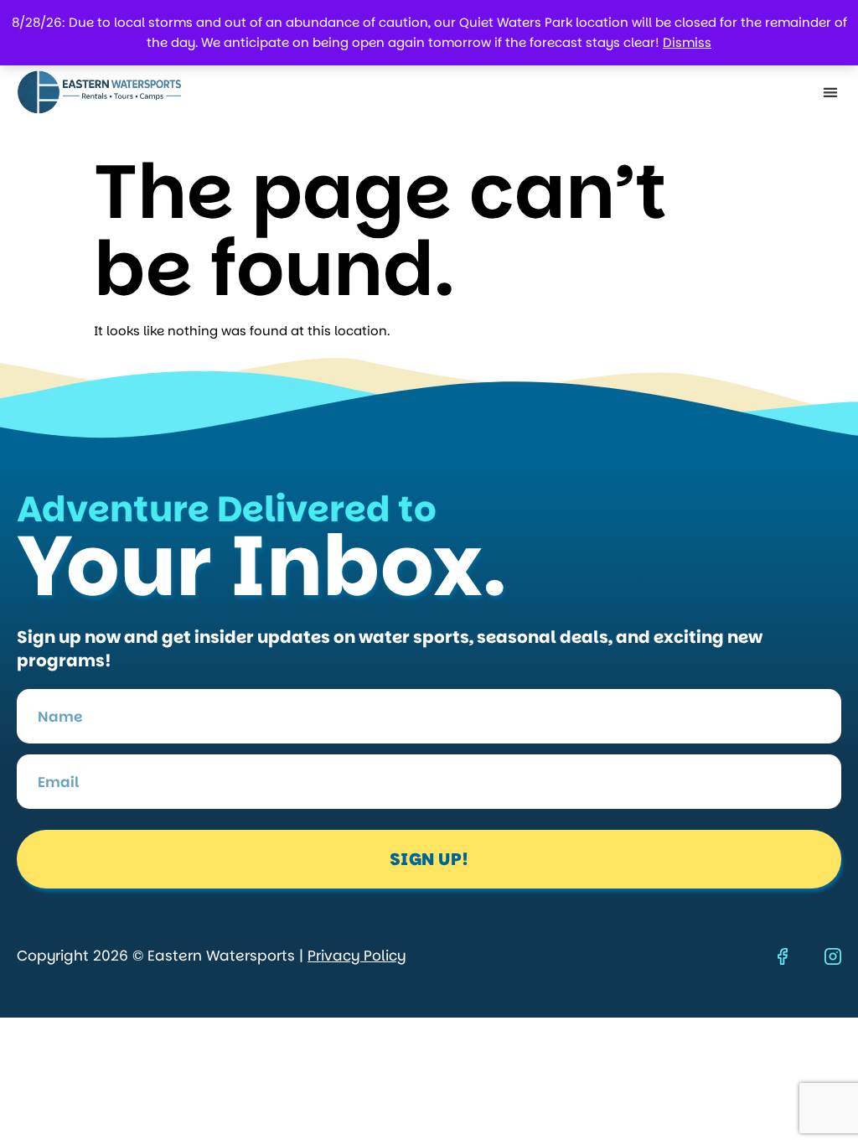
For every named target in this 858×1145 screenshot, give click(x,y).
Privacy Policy (357, 956)
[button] (830, 92)
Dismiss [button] (687, 42)
